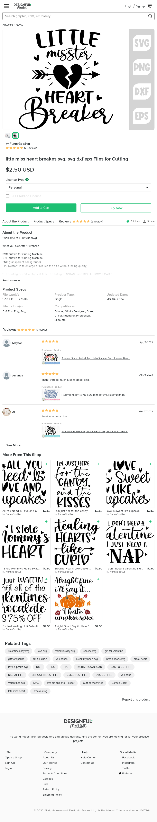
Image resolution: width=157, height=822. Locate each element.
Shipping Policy (52, 794)
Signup (140, 6)
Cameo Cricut (119, 683)
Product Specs (44, 221)
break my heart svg (87, 659)
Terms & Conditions (55, 773)
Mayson (17, 343)
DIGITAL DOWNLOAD (89, 667)
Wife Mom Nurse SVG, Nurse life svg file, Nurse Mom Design (95, 431)
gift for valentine (114, 651)
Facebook (128, 757)
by (11, 514)
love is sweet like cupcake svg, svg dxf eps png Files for (127, 511)
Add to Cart (41, 208)
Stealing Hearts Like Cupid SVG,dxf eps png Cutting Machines (75, 568)
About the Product (15, 221)
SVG (36, 683)
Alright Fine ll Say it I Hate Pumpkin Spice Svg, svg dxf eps (75, 626)
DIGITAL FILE (15, 675)
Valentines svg (16, 683)
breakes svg (40, 691)
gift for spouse (16, 659)
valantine (126, 675)
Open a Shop (13, 757)
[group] (78, 79)
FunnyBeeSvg (18, 143)
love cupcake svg (18, 667)
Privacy (47, 768)
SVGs (19, 25)
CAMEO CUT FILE (121, 667)
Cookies (48, 778)
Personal (15, 187)
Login (128, 6)
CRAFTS (7, 25)
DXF (38, 667)
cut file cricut (40, 659)
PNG (52, 667)
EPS (66, 667)
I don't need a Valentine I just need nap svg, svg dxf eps (127, 568)
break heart (140, 659)
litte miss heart (16, 691)
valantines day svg (18, 651)
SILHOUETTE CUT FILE (45, 675)
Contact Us (87, 763)
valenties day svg (65, 651)
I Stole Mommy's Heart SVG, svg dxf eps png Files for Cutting (22, 568)
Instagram (128, 763)
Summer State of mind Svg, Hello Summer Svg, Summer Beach (96, 358)
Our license (50, 763)
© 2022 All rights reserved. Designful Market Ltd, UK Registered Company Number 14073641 (92, 810)
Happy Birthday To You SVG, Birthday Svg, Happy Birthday (93, 394)
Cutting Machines (93, 683)
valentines (61, 659)
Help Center (88, 757)
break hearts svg (115, 659)
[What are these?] (27, 179)
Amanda (17, 375)
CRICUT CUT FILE (77, 675)
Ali (13, 412)
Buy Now (116, 208)
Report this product (136, 699)
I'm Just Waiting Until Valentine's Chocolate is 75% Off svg (22, 626)
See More (13, 445)
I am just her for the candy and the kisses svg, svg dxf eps (75, 511)
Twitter (126, 768)
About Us (49, 757)
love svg (42, 651)
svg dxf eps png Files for (60, 683)
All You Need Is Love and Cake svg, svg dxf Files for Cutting (22, 511)
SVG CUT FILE (104, 675)
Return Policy (51, 789)
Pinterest (127, 773)
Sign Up (10, 763)
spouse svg (89, 651)
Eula (45, 784)
